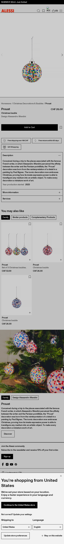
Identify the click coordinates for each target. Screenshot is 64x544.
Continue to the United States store (19, 505)
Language (38, 519)
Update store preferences (15, 535)
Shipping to (7, 519)
